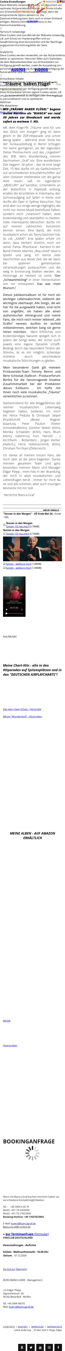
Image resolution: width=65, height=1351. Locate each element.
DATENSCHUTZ (54, 1326)
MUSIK (6, 1021)
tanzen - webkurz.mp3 (18, 564)
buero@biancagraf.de (23, 1223)
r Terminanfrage (21, 1234)
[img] (32, 9)
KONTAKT (23, 1326)
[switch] (1, 28)
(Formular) (41, 1234)
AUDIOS (18, 69)
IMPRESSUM (37, 1326)
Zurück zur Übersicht (15, 1269)
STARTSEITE (9, 1326)
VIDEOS (41, 69)
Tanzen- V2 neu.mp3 (17, 526)
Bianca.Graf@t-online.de (17, 1227)
